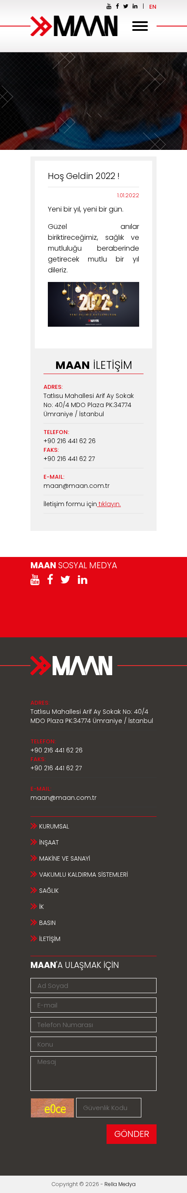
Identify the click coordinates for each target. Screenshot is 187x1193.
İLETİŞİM (49, 939)
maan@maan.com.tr (76, 485)
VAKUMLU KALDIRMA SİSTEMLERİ (83, 874)
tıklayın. (109, 504)
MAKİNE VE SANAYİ (64, 858)
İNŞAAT (49, 842)
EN (153, 7)
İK (41, 906)
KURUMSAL (54, 826)
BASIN (47, 922)
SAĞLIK (49, 890)
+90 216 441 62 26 (69, 441)
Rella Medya (120, 1184)
